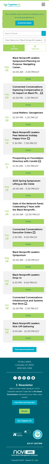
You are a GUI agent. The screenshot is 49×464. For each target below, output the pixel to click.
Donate (24, 411)
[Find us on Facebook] (15, 378)
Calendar (35, 49)
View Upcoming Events (24, 349)
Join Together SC (24, 421)
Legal (36, 460)
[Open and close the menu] (35, 4)
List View (14, 49)
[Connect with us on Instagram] (24, 378)
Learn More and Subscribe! (24, 402)
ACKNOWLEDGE (24, 23)
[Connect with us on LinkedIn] (19, 378)
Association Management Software (24, 455)
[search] (44, 33)
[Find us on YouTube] (28, 378)
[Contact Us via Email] (33, 378)
